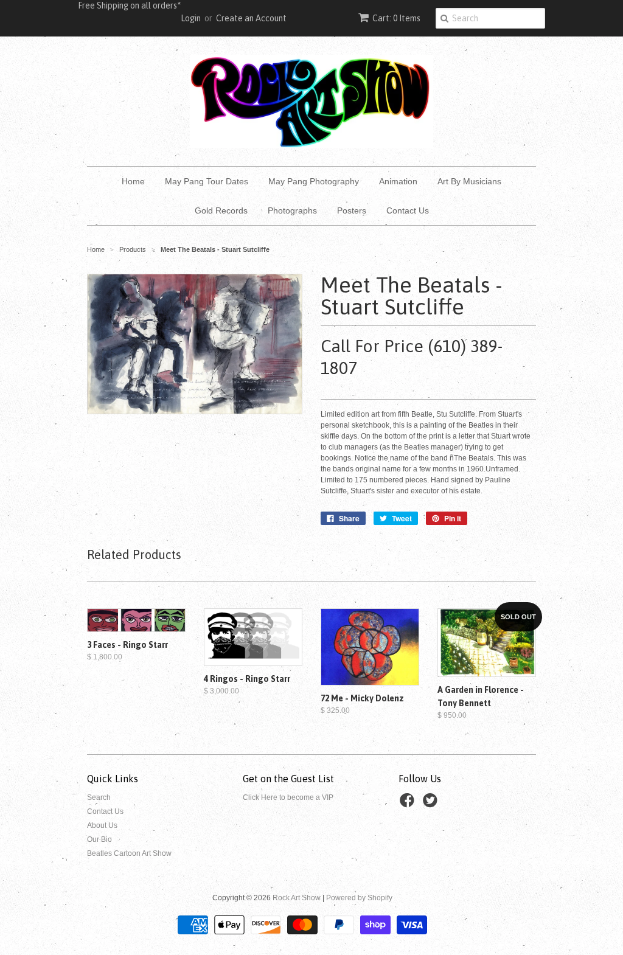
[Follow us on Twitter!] (432, 804)
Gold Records (221, 210)
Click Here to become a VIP (288, 797)
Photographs (292, 210)
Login (191, 18)
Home (133, 181)
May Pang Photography (313, 181)
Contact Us (407, 210)
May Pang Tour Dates (206, 181)
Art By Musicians (469, 181)
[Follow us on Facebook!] (409, 804)
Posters (351, 210)
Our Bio (99, 839)
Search (99, 797)
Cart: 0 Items (396, 18)
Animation (398, 181)
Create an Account (251, 18)
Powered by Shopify (359, 898)
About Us (102, 825)
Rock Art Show (297, 898)
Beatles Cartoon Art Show (129, 853)
